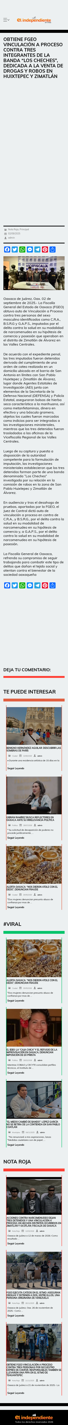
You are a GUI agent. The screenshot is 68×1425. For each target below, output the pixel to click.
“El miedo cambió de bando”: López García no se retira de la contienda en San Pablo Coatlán (33, 1124)
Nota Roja (13, 229)
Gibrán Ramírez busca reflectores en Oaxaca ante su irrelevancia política (30, 818)
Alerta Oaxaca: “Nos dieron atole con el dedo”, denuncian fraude (32, 888)
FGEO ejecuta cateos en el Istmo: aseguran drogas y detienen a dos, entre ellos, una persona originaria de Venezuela (33, 1295)
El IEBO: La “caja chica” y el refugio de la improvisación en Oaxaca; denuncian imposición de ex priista (31, 1052)
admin (11, 237)
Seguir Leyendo (15, 768)
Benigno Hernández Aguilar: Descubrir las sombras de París (33, 749)
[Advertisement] (34, 118)
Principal (24, 229)
